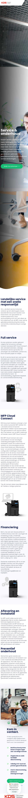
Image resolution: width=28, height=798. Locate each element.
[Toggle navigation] (22, 3)
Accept (14, 792)
